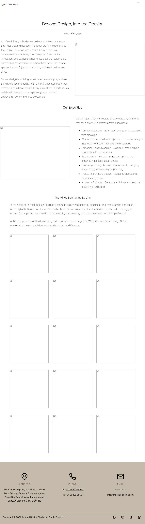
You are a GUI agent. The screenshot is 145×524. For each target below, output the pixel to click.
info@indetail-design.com (120, 495)
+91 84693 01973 (74, 489)
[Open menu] (138, 3)
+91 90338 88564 (75, 495)
